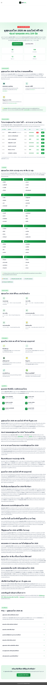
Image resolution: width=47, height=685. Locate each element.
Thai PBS (16, 597)
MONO (30, 436)
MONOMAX (20, 436)
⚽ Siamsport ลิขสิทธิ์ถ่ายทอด (7, 282)
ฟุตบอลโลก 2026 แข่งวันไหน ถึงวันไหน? (10, 624)
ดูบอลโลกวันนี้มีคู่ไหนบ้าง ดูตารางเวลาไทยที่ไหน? (11, 635)
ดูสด (42, 132)
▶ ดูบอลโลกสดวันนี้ (17, 44)
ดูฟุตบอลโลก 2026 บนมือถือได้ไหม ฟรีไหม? (10, 645)
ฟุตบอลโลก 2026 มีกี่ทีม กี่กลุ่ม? (8, 629)
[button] (1, 2)
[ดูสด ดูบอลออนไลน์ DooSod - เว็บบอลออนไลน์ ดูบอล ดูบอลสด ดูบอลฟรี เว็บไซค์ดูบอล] (23, 2)
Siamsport (22, 597)
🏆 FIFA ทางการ (5, 278)
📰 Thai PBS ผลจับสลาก (28, 278)
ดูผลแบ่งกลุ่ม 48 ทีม (29, 44)
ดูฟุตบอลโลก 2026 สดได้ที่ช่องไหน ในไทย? (10, 615)
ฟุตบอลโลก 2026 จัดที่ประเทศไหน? (9, 640)
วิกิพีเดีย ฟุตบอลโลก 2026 (9, 597)
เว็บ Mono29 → (33, 89)
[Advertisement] (23, 14)
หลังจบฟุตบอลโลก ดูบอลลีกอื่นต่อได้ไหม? (10, 656)
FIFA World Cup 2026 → (13, 103)
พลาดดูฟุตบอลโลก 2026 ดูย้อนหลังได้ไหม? (10, 650)
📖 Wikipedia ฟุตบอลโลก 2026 (15, 278)
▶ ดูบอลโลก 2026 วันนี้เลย (23, 675)
